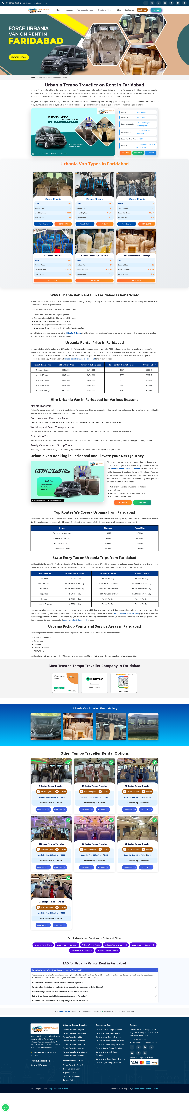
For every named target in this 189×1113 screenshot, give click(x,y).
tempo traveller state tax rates (126, 613)
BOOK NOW (123, 502)
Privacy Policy (68, 1080)
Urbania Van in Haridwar (107, 950)
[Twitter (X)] (165, 3)
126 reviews (129, 675)
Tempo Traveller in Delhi (58, 1089)
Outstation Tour (104, 10)
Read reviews (94, 684)
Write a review (94, 688)
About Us (69, 10)
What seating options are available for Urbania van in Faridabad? (60, 991)
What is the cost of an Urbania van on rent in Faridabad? (57, 970)
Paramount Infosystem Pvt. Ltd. (145, 1089)
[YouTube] (171, 3)
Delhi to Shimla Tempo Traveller (109, 1048)
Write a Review (123, 691)
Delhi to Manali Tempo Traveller (109, 1029)
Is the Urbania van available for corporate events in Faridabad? (59, 996)
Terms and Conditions (72, 1076)
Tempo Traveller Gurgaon (73, 1029)
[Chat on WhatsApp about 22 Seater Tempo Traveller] (111, 820)
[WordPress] (184, 3)
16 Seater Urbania (136, 199)
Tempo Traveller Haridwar (74, 1048)
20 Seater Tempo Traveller (51, 844)
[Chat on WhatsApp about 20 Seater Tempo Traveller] (68, 820)
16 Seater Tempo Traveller (137, 786)
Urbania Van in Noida (91, 945)
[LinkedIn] (158, 3)
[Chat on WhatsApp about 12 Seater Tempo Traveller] (111, 762)
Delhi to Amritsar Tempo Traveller (110, 1041)
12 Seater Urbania (94, 199)
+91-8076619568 (12, 3)
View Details (43, 224)
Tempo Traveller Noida (72, 1037)
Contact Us (129, 10)
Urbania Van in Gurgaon (67, 945)
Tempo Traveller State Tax (73, 1065)
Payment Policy (69, 1072)
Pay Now (156, 10)
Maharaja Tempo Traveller (51, 901)
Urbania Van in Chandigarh (143, 945)
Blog (119, 10)
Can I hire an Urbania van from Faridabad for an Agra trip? (57, 982)
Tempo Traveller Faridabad (74, 1041)
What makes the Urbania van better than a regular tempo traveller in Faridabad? (67, 987)
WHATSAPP (142, 502)
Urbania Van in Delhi (43, 945)
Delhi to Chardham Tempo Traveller (110, 1059)
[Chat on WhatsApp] (68, 762)
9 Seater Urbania (53, 199)
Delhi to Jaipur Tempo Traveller (108, 1037)
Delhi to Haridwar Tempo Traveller (110, 1044)
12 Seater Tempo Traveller (94, 786)
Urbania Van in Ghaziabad (116, 945)
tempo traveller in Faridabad (75, 620)
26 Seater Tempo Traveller (137, 844)
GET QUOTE (63, 224)
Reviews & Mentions (39, 1065)
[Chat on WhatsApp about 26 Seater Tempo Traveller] (154, 820)
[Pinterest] (178, 3)
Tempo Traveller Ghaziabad (74, 1033)
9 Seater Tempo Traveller (51, 786)
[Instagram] (152, 3)
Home (58, 10)
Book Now (142, 10)
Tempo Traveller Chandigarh (75, 1052)
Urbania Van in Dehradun (81, 950)
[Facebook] (145, 3)
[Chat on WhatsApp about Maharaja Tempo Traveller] (68, 878)
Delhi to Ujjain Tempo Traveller (108, 1062)
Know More (41, 809)
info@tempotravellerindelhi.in (35, 3)
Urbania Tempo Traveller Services (125, 468)
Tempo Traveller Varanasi (73, 1055)
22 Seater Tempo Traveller (94, 844)
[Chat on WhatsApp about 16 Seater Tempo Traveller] (154, 762)
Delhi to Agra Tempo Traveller (108, 1033)
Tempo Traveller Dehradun (74, 1044)
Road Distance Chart (71, 1069)
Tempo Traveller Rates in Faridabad (79, 359)
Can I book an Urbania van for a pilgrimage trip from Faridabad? (60, 1000)
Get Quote (58, 809)
